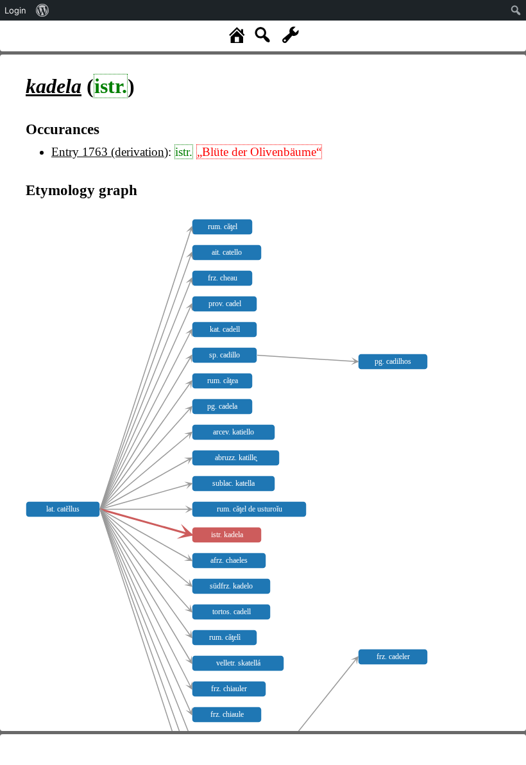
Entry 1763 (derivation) (109, 152)
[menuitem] (42, 10)
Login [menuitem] (15, 10)
